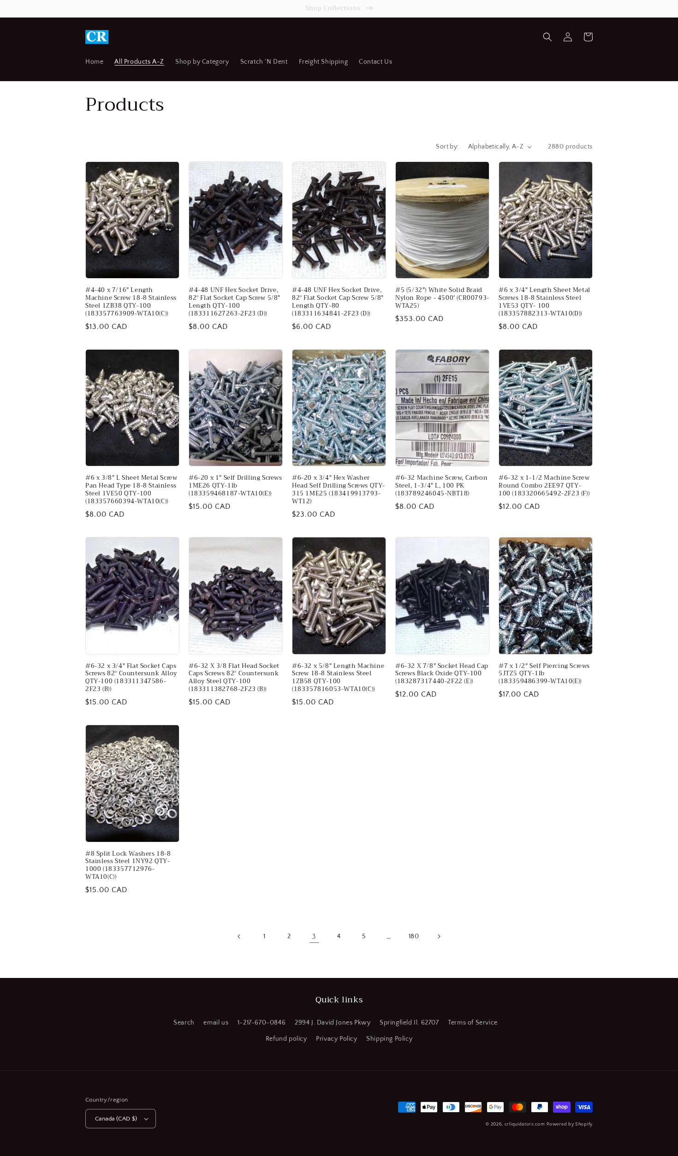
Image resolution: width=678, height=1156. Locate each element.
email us (215, 1022)
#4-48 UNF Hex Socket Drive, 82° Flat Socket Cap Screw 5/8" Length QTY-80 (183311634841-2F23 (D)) (338, 302)
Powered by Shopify (570, 1124)
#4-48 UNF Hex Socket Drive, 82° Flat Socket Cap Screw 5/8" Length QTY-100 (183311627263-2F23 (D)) (234, 302)
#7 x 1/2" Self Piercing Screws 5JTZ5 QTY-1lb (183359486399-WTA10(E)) (544, 674)
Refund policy (286, 1039)
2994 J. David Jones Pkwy (332, 1022)
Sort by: (447, 146)
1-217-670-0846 (261, 1022)
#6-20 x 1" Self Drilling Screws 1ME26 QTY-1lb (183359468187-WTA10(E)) (235, 486)
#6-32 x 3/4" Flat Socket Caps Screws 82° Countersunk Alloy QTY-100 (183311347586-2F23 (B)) (131, 678)
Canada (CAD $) (116, 1118)
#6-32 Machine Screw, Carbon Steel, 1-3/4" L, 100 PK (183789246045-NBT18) (441, 486)
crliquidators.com (525, 1124)
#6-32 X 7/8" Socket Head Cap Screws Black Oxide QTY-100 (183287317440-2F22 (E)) (441, 674)
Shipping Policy (389, 1039)
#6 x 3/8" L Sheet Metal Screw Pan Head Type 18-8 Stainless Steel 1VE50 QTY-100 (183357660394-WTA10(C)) (131, 490)
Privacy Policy (336, 1039)
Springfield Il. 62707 (409, 1022)
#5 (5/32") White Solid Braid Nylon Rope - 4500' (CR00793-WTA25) (442, 298)
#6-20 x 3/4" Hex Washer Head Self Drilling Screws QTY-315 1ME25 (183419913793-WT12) (338, 490)
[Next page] (438, 936)
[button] (547, 37)
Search (184, 1022)
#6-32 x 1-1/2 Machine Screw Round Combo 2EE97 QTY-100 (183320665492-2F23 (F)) (544, 486)
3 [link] (314, 936)
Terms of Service (473, 1022)
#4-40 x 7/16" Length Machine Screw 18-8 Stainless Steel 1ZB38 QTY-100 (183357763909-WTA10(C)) (131, 302)
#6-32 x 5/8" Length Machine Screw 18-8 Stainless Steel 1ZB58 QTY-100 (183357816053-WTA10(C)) (338, 678)
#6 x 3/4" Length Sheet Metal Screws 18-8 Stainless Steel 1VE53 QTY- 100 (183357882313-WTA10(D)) (544, 302)
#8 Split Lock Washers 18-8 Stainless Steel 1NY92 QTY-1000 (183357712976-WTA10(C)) (128, 866)
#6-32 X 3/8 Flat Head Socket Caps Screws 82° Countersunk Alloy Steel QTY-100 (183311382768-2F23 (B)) (234, 678)
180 (414, 936)
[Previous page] (239, 936)
